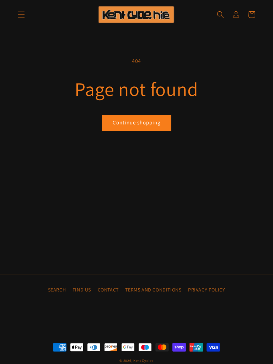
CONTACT (108, 290)
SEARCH (57, 290)
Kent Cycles (143, 360)
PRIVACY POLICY (206, 290)
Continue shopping (137, 122)
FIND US (82, 290)
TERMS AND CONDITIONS (153, 290)
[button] (21, 14)
